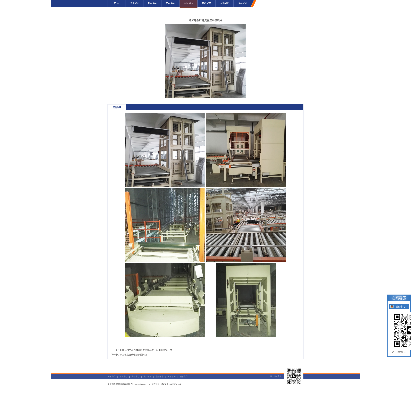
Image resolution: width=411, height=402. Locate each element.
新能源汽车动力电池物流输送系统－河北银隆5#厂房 (146, 350)
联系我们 (184, 377)
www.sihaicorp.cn (142, 384)
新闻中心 (123, 377)
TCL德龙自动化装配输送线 (133, 354)
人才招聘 (171, 377)
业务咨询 (400, 306)
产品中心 (135, 377)
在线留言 (159, 377)
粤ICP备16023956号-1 (171, 384)
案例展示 (147, 377)
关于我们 (111, 377)
